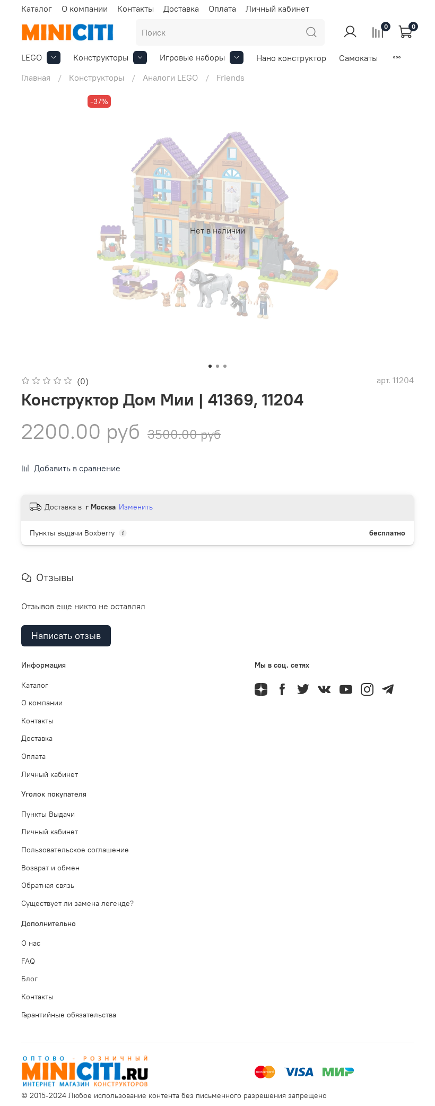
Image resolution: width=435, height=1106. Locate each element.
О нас (30, 943)
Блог (29, 978)
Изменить (136, 507)
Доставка (181, 8)
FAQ (28, 961)
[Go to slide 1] (210, 366)
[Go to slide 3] (225, 366)
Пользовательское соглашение (75, 849)
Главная (35, 77)
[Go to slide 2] (217, 366)
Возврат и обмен (50, 867)
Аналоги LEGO (170, 77)
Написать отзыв (66, 635)
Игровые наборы (192, 57)
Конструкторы (100, 57)
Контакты (135, 8)
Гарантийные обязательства (68, 1014)
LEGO (31, 57)
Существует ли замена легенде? (77, 903)
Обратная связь (47, 885)
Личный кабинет (277, 8)
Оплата (222, 8)
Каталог (36, 8)
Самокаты (358, 58)
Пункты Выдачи (48, 814)
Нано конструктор (291, 58)
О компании (85, 8)
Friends (230, 77)
